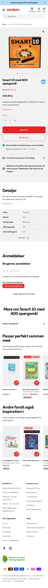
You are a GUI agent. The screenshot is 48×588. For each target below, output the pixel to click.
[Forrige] (2, 2)
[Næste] (45, 2)
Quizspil (13, 90)
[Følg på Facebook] (4, 548)
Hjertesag (6, 527)
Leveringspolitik (18, 581)
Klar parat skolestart (30, 389)
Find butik (6, 536)
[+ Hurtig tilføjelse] (16, 383)
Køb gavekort (32, 523)
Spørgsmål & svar (33, 488)
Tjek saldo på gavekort (35, 527)
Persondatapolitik (33, 509)
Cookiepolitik (31, 497)
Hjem (4, 24)
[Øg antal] (15, 120)
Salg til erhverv (32, 532)
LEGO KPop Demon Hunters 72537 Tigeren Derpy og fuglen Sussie (31, 460)
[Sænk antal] (6, 120)
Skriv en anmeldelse (13, 286)
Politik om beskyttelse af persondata (14, 579)
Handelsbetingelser (34, 501)
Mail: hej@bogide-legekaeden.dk (9, 509)
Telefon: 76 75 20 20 (10, 504)
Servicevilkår (6, 581)
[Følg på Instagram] (10, 548)
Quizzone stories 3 (9, 389)
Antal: (4, 115)
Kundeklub (6, 532)
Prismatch (30, 536)
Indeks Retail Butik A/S (11, 488)
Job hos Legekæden (10, 540)
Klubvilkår (30, 505)
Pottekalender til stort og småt (11, 460)
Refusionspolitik (34, 579)
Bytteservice (31, 492)
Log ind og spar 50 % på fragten (24, 2)
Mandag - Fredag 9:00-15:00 (9, 498)
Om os (5, 523)
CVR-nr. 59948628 (10, 492)
